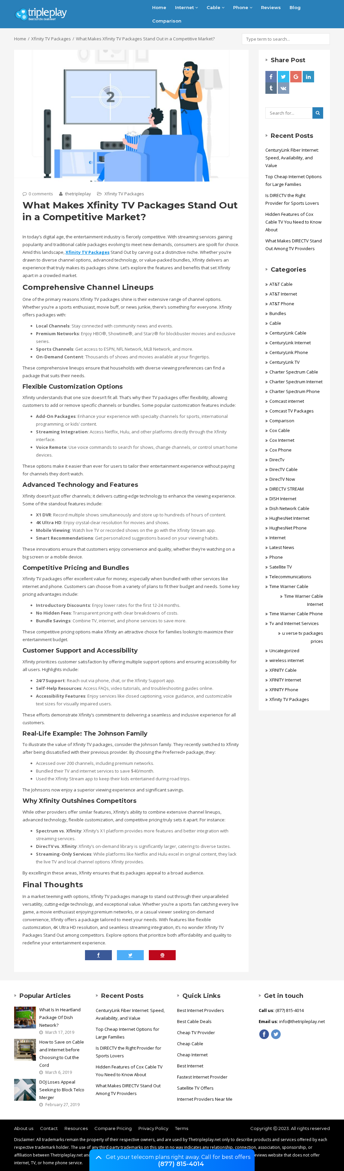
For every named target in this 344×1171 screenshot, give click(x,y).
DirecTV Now (282, 479)
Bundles (277, 313)
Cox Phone (280, 450)
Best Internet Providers (200, 1010)
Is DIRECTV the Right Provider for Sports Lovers (292, 199)
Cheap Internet (192, 1055)
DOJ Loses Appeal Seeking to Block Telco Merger (61, 1089)
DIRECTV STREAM (286, 489)
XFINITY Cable (283, 670)
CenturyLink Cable (287, 333)
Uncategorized (284, 651)
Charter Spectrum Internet (295, 382)
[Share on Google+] (296, 76)
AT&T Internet (283, 294)
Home (159, 7)
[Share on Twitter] (283, 76)
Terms (181, 1128)
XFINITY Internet (285, 680)
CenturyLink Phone (288, 352)
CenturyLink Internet (290, 343)
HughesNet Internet (289, 518)
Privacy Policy (153, 1128)
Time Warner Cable (288, 586)
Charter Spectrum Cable (293, 372)
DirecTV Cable (283, 469)
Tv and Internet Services (294, 623)
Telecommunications (290, 577)
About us (23, 1128)
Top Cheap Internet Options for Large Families (293, 180)
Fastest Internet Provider (202, 1077)
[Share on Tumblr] (271, 88)
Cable (214, 7)
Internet (185, 7)
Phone (241, 7)
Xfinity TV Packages (51, 39)
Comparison (166, 21)
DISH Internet (282, 499)
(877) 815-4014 (181, 1164)
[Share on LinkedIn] (308, 76)
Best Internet (190, 1066)
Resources (76, 1128)
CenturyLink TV (284, 362)
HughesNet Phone (288, 528)
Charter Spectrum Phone (294, 391)
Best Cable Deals (194, 1021)
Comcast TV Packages (291, 411)
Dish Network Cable (289, 508)
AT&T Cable (281, 284)
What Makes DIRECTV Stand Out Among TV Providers (293, 244)
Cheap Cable (190, 1044)
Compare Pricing (113, 1128)
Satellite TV (280, 567)
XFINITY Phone (283, 690)
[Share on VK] (283, 88)
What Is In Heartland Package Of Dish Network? (60, 1017)
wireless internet (286, 660)
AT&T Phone (281, 304)
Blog (295, 7)
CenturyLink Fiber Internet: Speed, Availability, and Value (292, 157)
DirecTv (277, 460)
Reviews (271, 7)
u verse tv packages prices (302, 637)
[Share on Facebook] (271, 76)
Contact (49, 1128)
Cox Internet (281, 440)
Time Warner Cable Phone (296, 614)
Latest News (281, 547)
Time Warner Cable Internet (303, 600)
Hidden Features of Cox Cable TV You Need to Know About (293, 222)
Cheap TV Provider (196, 1032)
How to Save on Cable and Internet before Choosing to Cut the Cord (61, 1053)
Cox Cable (279, 430)
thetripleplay (77, 194)
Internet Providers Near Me (204, 1099)
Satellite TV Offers (195, 1088)
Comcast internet (286, 401)
